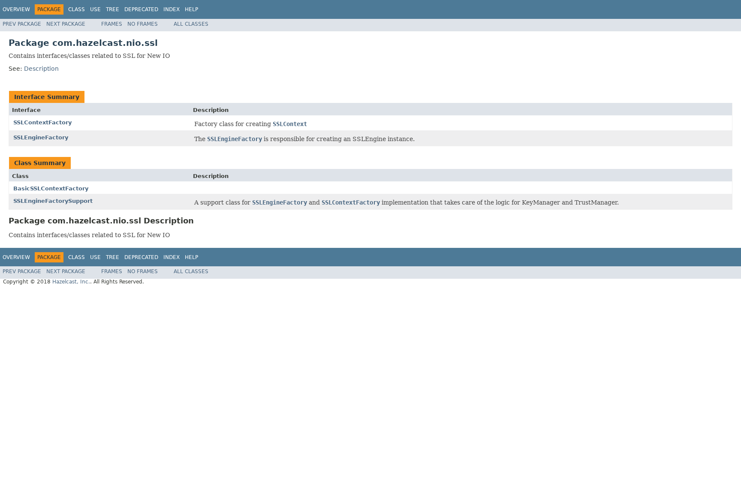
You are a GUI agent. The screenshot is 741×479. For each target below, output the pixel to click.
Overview (16, 9)
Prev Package (22, 24)
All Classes (191, 24)
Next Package (65, 24)
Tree (112, 9)
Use (95, 9)
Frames (111, 24)
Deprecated (141, 9)
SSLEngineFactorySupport (53, 201)
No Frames (142, 24)
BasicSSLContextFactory (50, 188)
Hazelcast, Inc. (71, 282)
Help (191, 9)
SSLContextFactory (42, 122)
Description (41, 68)
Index (171, 9)
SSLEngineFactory (40, 137)
